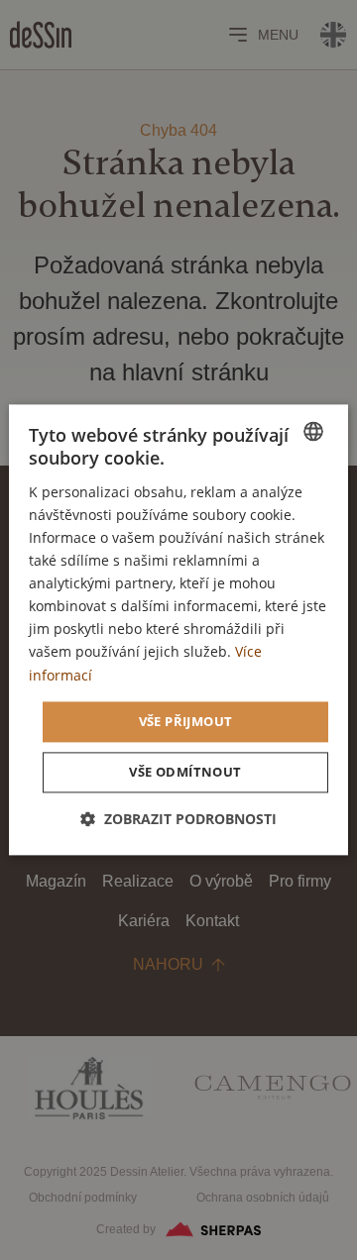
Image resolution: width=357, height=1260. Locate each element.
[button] (178, 819)
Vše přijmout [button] (186, 721)
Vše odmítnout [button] (185, 773)
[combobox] (313, 431)
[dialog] (178, 629)
